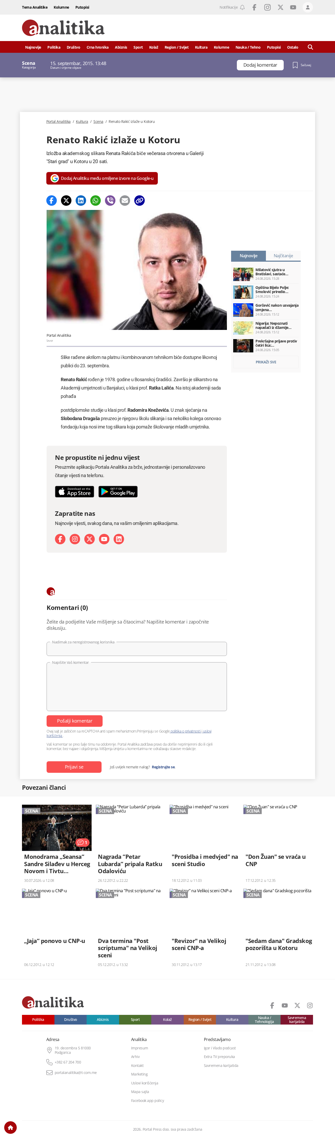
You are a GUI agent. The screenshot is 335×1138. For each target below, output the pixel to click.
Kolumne (61, 7)
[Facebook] (51, 200)
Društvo (73, 47)
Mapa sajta (140, 1091)
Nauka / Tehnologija (264, 1020)
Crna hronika (98, 47)
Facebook (254, 7)
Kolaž (153, 47)
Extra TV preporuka (219, 1056)
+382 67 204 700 (68, 1062)
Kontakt (137, 1065)
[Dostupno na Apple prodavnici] (74, 491)
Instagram (267, 7)
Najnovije (33, 47)
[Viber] (110, 200)
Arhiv (135, 1056)
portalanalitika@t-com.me (76, 1072)
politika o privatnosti (186, 731)
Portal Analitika (58, 121)
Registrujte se (163, 767)
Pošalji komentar (74, 721)
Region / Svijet (177, 47)
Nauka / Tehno (248, 47)
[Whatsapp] (95, 200)
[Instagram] (75, 539)
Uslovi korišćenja (144, 1083)
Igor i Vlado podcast (220, 1048)
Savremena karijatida (297, 1020)
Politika (53, 47)
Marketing (139, 1074)
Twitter (280, 7)
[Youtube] (104, 539)
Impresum (139, 1048)
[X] (89, 539)
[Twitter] (66, 200)
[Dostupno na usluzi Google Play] (118, 491)
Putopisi (82, 7)
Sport (138, 47)
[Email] (125, 200)
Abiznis (121, 47)
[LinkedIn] (119, 539)
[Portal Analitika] (63, 28)
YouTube (293, 7)
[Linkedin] (81, 200)
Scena (98, 121)
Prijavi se (74, 767)
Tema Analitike (34, 7)
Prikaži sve (266, 361)
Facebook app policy (147, 1100)
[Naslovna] (10, 1127)
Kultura (201, 47)
